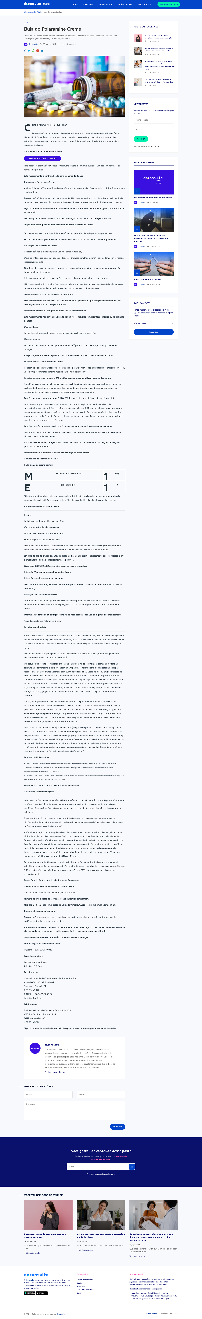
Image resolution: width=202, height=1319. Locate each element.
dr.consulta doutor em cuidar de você (153, 197)
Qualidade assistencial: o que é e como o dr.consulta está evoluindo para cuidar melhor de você (151, 1237)
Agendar (153, 332)
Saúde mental (125, 4)
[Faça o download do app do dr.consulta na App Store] (42, 1293)
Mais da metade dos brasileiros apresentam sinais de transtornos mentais (151, 238)
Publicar (117, 1126)
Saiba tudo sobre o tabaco (147, 279)
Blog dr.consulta (30, 12)
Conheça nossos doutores (55, 1072)
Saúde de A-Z (105, 4)
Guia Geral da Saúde (85, 1290)
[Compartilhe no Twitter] (29, 51)
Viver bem (88, 4)
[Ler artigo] (138, 38)
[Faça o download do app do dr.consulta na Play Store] (29, 1293)
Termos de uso (151, 1314)
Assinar (141, 139)
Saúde (79, 1283)
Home (75, 4)
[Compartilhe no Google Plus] (37, 51)
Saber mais (143, 4)
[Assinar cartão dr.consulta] (42, 158)
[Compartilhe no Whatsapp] (33, 51)
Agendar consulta (169, 4)
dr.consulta (33, 44)
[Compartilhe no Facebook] (25, 51)
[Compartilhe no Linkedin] (42, 51)
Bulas (40, 12)
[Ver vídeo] (154, 182)
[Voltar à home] (36, 1274)
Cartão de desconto (85, 1280)
